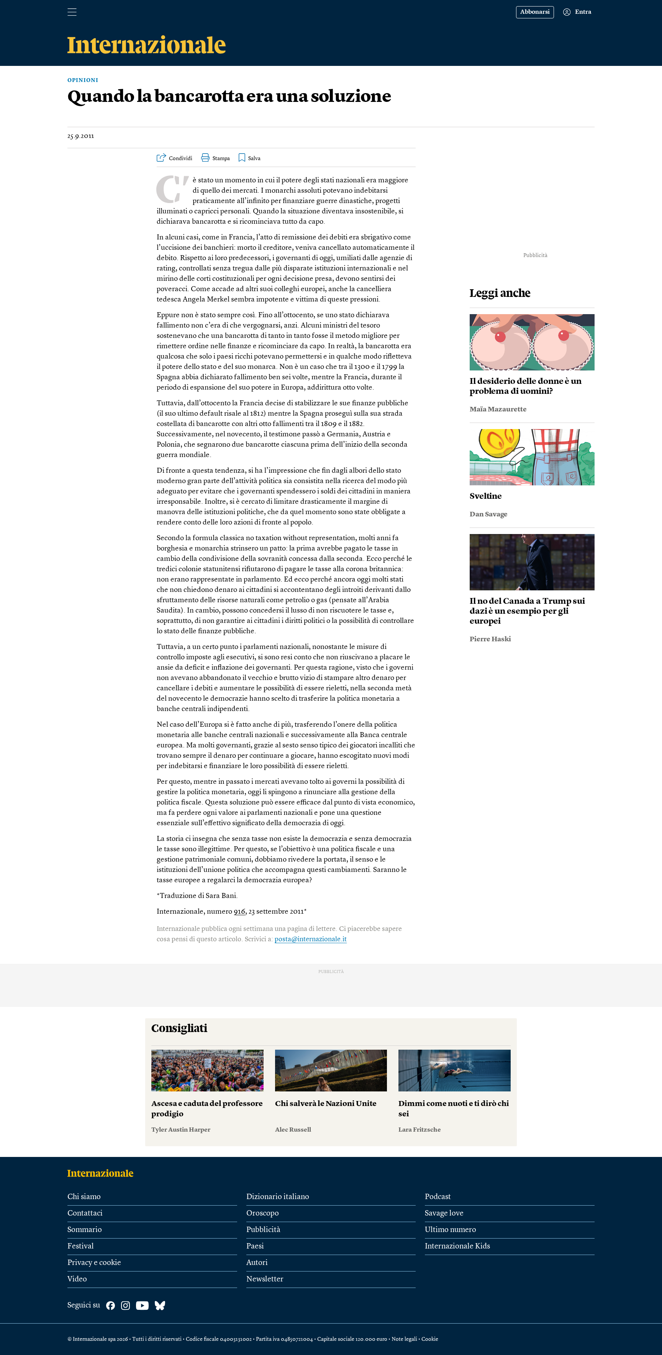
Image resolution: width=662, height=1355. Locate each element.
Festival (80, 1246)
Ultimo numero (450, 1230)
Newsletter (264, 1279)
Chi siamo (84, 1197)
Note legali (404, 1339)
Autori (257, 1263)
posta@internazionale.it (311, 939)
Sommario (84, 1230)
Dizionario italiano (277, 1197)
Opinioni (82, 80)
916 (239, 912)
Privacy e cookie (94, 1263)
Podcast (438, 1197)
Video (77, 1279)
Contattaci (85, 1213)
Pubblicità (263, 1230)
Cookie (429, 1339)
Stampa (221, 158)
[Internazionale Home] (102, 1173)
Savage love (444, 1213)
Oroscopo (262, 1213)
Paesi (255, 1246)
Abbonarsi (535, 12)
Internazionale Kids (457, 1246)
